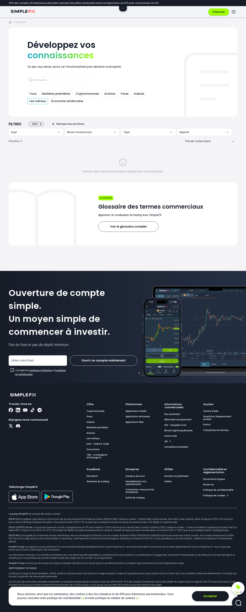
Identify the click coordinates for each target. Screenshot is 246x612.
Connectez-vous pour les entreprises (140, 491)
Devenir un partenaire (176, 476)
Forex (125, 94)
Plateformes (134, 404)
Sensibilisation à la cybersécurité (136, 482)
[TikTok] (32, 410)
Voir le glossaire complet (128, 226)
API (166, 441)
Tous (33, 94)
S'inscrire (219, 12)
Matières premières (56, 94)
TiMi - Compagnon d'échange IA (97, 456)
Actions (109, 94)
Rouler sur (208, 484)
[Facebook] (11, 410)
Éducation (92, 476)
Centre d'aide (210, 411)
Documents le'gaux (214, 479)
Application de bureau (138, 416)
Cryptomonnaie (87, 94)
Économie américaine (67, 101)
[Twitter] (11, 426)
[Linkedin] (18, 410)
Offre (90, 404)
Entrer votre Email (23, 360)
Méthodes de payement (178, 419)
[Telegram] (39, 410)
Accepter (210, 596)
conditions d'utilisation (40, 370)
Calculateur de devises (216, 430)
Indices (139, 94)
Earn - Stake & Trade (98, 443)
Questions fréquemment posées (217, 417)
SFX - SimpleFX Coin (175, 425)
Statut (207, 424)
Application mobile (136, 411)
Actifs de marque (135, 497)
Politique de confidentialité (218, 489)
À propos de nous (135, 476)
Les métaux (37, 101)
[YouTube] (25, 410)
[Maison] (10, 22)
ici (83, 598)
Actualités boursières (176, 446)
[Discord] (18, 426)
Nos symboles (172, 414)
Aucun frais (170, 435)
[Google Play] (57, 501)
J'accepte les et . (40, 372)
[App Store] (24, 502)
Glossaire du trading (98, 481)
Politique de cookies (214, 495)
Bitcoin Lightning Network (178, 430)
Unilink (167, 481)
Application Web (135, 422)
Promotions (93, 449)
